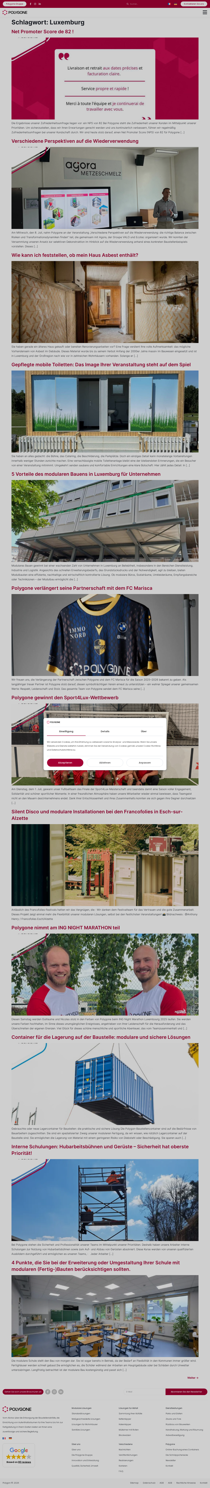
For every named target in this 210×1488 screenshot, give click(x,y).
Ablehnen (105, 762)
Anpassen (145, 762)
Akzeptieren (65, 762)
